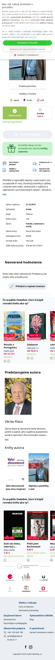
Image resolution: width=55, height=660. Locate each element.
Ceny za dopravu (26, 606)
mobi (29, 100)
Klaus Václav (9, 549)
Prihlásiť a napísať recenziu (30, 286)
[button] (27, 55)
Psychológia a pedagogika (15, 623)
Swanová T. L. (33, 347)
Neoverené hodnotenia (23, 262)
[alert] (27, 29)
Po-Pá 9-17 (12, 639)
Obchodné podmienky (28, 610)
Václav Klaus (14, 421)
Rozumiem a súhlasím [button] (27, 43)
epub (16, 100)
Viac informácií (30, 37)
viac (5, 194)
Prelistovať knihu (27, 86)
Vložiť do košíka (30, 134)
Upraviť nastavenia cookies (42, 632)
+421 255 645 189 (15, 632)
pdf (42, 100)
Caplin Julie (9, 350)
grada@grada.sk (14, 636)
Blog (32, 619)
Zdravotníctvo (10, 619)
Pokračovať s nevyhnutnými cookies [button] (27, 49)
